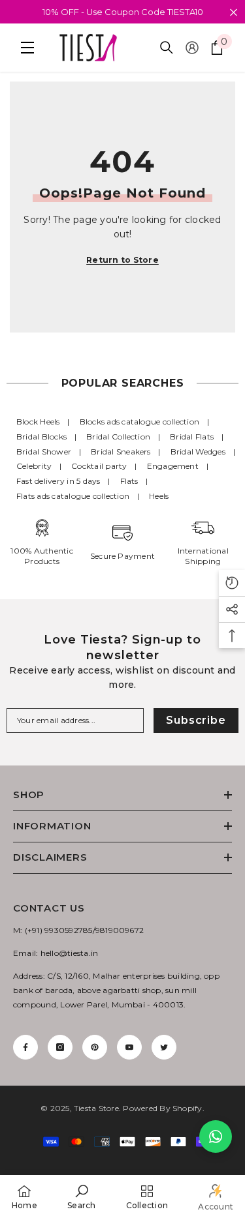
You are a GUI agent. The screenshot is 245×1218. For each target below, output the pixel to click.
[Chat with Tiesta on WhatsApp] (215, 1136)
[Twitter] (164, 1047)
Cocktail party (99, 466)
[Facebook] (25, 1047)
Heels (159, 496)
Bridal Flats (192, 436)
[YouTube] (129, 1047)
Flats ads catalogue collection (72, 496)
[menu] (24, 47)
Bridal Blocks (41, 436)
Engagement (173, 466)
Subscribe (195, 720)
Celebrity (34, 466)
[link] (81, 1196)
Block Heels (38, 421)
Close (233, 13)
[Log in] (192, 47)
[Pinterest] (94, 1047)
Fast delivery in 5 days (58, 481)
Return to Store (122, 260)
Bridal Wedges (198, 451)
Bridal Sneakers (121, 451)
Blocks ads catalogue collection (139, 421)
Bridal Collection (118, 436)
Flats (129, 481)
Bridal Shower (43, 451)
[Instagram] (60, 1047)
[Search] (166, 47)
